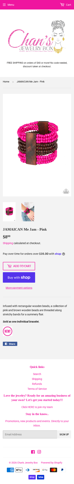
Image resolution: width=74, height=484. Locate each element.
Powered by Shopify (51, 462)
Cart (68, 4)
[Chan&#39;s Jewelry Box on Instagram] (39, 452)
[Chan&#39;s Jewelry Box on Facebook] (33, 452)
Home (6, 81)
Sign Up (64, 434)
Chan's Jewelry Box (27, 462)
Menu (11, 4)
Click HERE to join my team (37, 407)
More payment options (19, 287)
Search (37, 374)
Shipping (8, 243)
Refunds (37, 383)
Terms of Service (37, 388)
